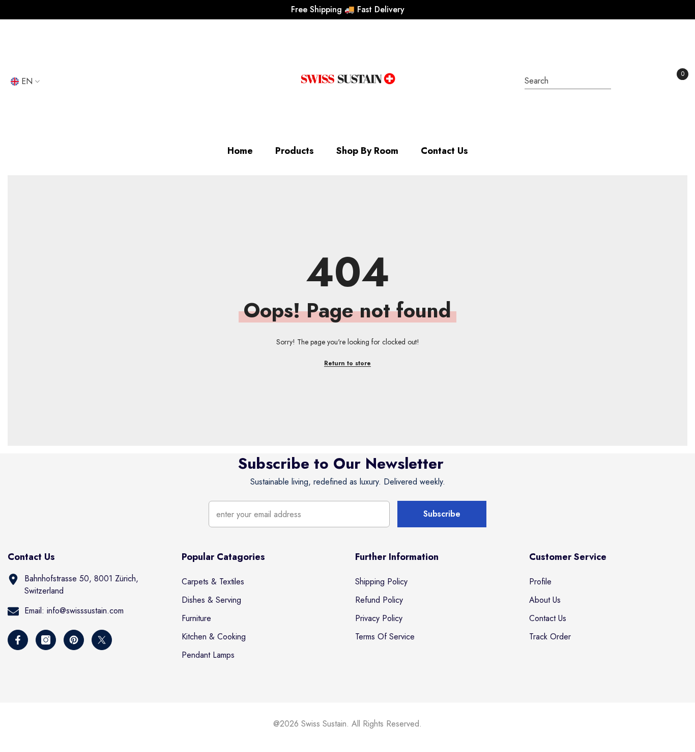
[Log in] (630, 81)
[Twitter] (102, 640)
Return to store (347, 363)
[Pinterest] (74, 640)
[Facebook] (18, 640)
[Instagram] (46, 640)
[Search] (568, 81)
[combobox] (558, 81)
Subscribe (441, 514)
